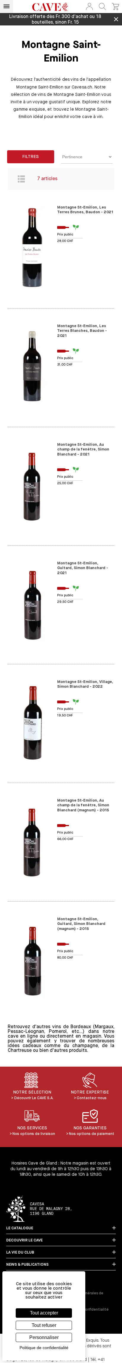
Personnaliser (44, 1337)
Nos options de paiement (91, 1134)
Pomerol (58, 1031)
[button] (89, 6)
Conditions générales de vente (82, 1296)
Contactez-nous (92, 1098)
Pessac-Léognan (26, 1031)
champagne (85, 1046)
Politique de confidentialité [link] (44, 1347)
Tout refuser (44, 1325)
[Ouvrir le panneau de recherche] (102, 6)
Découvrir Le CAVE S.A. (34, 1098)
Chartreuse (20, 1050)
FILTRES (30, 157)
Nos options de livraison (33, 1134)
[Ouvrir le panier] (115, 6)
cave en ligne (23, 1036)
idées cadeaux (24, 1046)
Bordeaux (80, 1027)
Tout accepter (44, 1312)
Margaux (104, 1027)
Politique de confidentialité (85, 1310)
